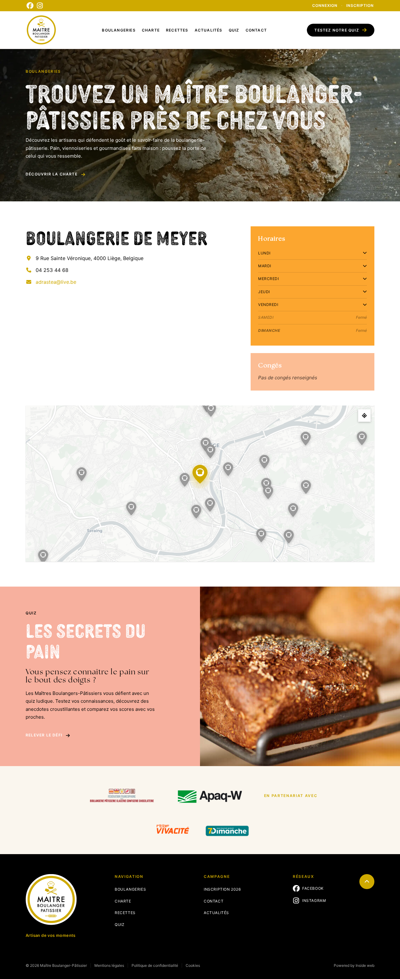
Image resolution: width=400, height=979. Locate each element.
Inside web (365, 965)
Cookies (193, 965)
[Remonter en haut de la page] (366, 881)
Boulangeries (118, 30)
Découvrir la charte (52, 174)
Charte (151, 30)
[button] (185, 480)
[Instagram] (40, 5)
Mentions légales (109, 965)
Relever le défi (44, 735)
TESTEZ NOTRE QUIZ (336, 30)
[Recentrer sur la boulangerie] (364, 415)
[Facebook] (30, 5)
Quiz (234, 30)
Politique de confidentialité (155, 965)
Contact (256, 30)
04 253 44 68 (52, 270)
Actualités (208, 30)
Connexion (325, 5)
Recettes (177, 30)
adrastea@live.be (56, 282)
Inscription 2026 (222, 889)
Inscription (360, 5)
